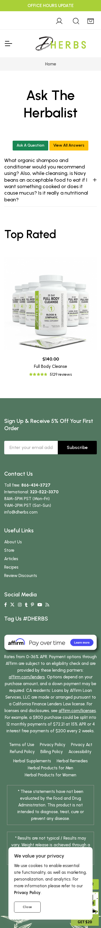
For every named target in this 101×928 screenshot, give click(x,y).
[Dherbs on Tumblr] (26, 604)
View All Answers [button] (68, 145)
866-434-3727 (35, 485)
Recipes (11, 567)
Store (9, 550)
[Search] (76, 20)
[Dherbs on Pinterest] (32, 604)
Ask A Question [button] (30, 145)
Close (27, 907)
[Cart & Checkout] (91, 20)
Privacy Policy (52, 744)
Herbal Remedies (72, 760)
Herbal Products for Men (50, 767)
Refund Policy (22, 751)
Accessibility (79, 751)
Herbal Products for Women (50, 774)
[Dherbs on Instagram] (20, 604)
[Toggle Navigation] (8, 43)
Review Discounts (20, 575)
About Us (13, 541)
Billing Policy (51, 751)
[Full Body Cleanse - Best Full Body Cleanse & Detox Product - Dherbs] (50, 303)
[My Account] (59, 20)
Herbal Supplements (32, 760)
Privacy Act (81, 744)
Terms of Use (21, 744)
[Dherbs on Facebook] (5, 604)
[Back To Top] (85, 15)
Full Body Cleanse (50, 366)
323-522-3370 (44, 491)
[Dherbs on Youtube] (39, 604)
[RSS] (47, 604)
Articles (11, 558)
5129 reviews (61, 374)
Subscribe (77, 447)
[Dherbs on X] (12, 604)
